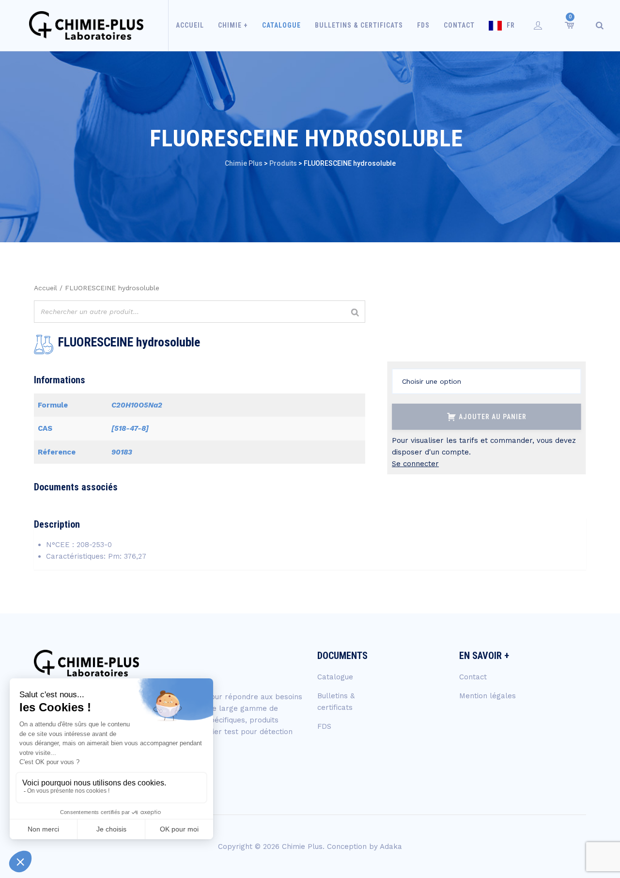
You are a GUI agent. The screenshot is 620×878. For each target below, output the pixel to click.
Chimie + (233, 25)
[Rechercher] (355, 313)
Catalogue (281, 25)
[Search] (599, 25)
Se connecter (415, 463)
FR (511, 25)
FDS (423, 25)
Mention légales (487, 695)
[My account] (538, 25)
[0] (568, 25)
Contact (459, 25)
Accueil (190, 25)
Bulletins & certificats (359, 25)
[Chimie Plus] (86, 25)
